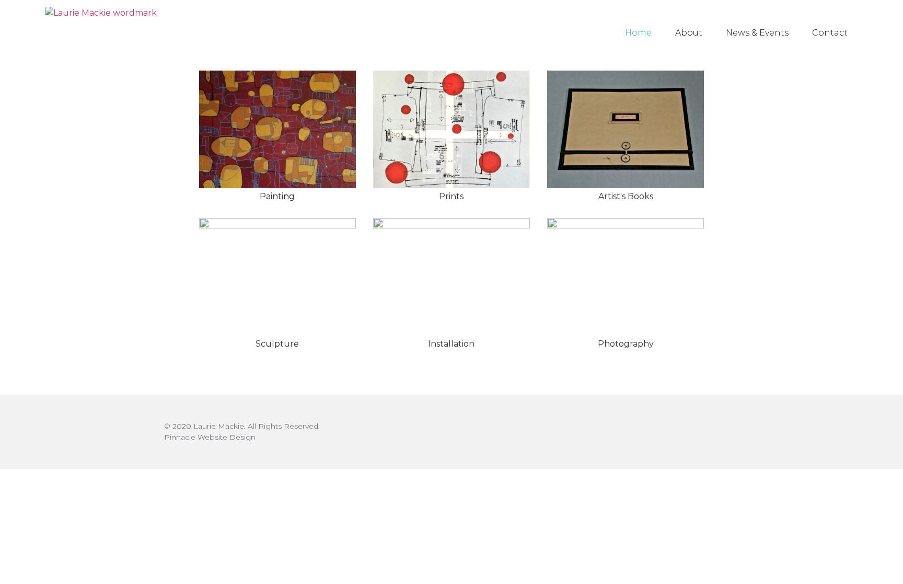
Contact (830, 33)
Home (638, 33)
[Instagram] (730, 431)
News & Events (757, 33)
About (688, 33)
